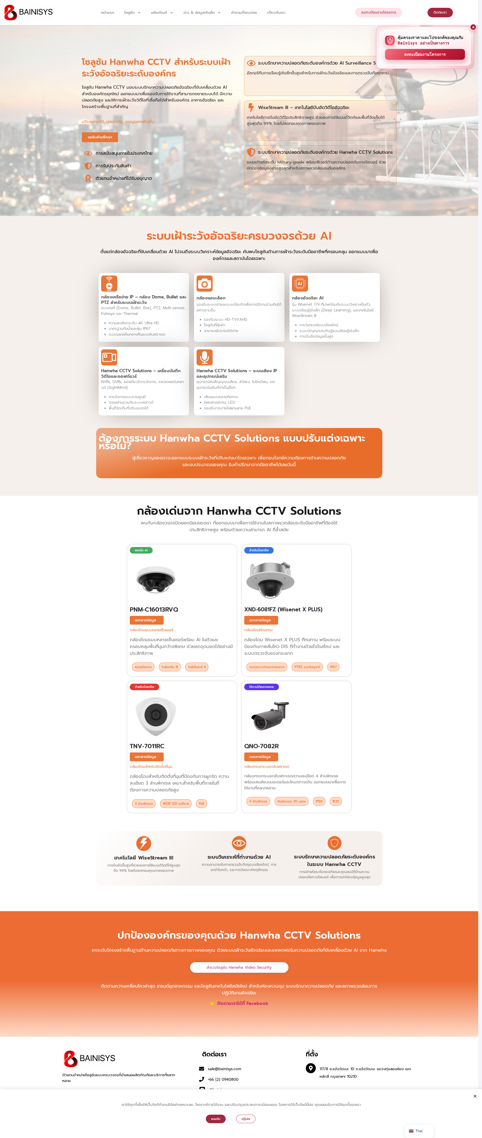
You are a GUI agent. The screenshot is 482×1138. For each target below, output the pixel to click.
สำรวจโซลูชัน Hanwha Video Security (239, 967)
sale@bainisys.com (224, 1069)
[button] (141, 550)
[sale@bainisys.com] (201, 1068)
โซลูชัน (129, 12)
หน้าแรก (107, 12)
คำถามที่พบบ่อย (244, 12)
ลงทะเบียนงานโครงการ (425, 54)
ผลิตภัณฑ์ (159, 12)
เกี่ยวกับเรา (276, 12)
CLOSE (473, 27)
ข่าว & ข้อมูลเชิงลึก (199, 12)
